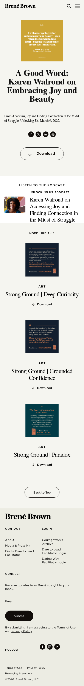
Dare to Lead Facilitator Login (54, 551)
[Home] (20, 6)
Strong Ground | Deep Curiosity (42, 294)
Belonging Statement (18, 673)
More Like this (42, 233)
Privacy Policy (21, 631)
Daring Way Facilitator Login (54, 560)
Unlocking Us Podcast (49, 192)
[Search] (69, 6)
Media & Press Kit (17, 545)
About (9, 540)
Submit (19, 616)
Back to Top (42, 492)
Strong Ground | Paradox (42, 454)
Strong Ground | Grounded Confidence (42, 374)
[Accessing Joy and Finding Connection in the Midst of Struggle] (14, 205)
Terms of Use (66, 627)
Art (42, 286)
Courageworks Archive (52, 541)
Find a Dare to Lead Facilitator (19, 553)
